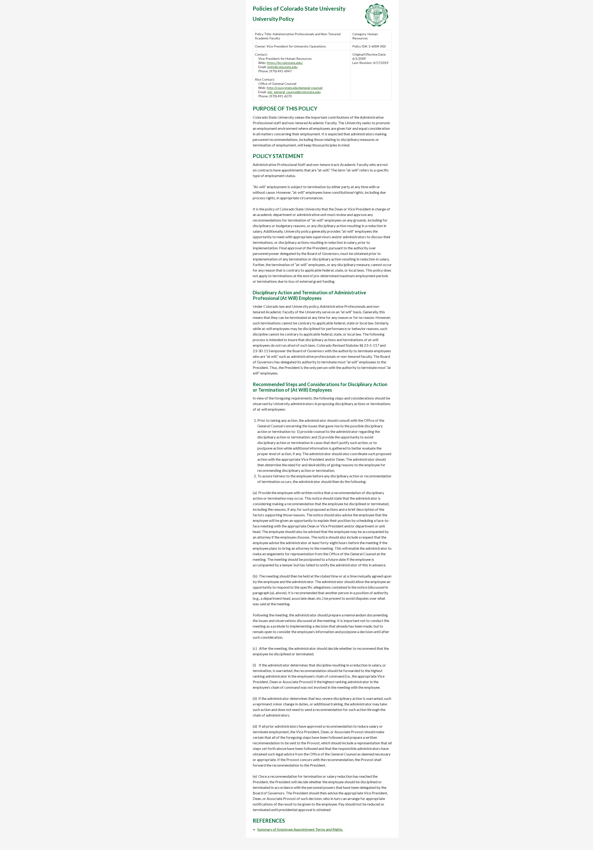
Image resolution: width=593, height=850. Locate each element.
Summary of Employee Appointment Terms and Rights (300, 829)
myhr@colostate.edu (282, 67)
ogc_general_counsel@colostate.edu (294, 92)
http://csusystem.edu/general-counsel (294, 88)
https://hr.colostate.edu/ (285, 63)
